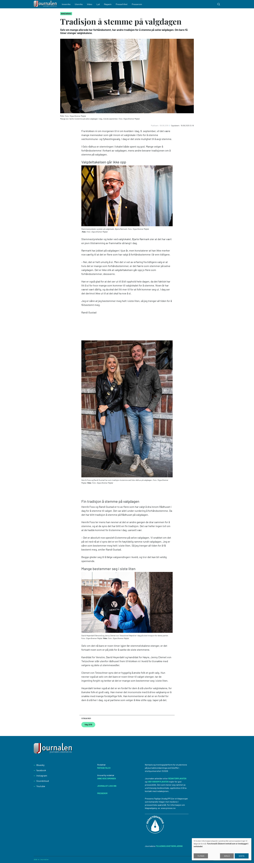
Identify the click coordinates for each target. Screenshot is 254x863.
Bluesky (40, 765)
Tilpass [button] (200, 856)
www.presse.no (168, 808)
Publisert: (155, 125)
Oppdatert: (175, 125)
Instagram (41, 775)
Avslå (227, 856)
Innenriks (66, 4)
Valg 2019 (88, 724)
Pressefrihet (122, 4)
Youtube (40, 786)
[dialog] (221, 849)
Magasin (108, 4)
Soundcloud (42, 780)
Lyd (98, 4)
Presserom (137, 4)
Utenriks (79, 4)
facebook (41, 770)
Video (89, 4)
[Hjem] (46, 4)
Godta (241, 856)
